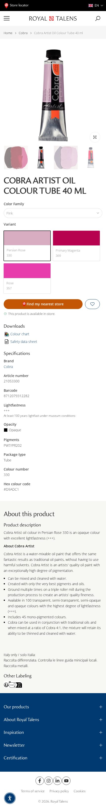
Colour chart (19, 334)
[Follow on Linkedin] (57, 781)
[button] (96, 5)
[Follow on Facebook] (39, 781)
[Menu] (15, 18)
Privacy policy (59, 791)
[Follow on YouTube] (66, 781)
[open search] (98, 18)
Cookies (80, 791)
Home (8, 33)
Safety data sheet (23, 341)
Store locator (19, 5)
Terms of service (33, 791)
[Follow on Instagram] (48, 781)
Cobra (23, 33)
